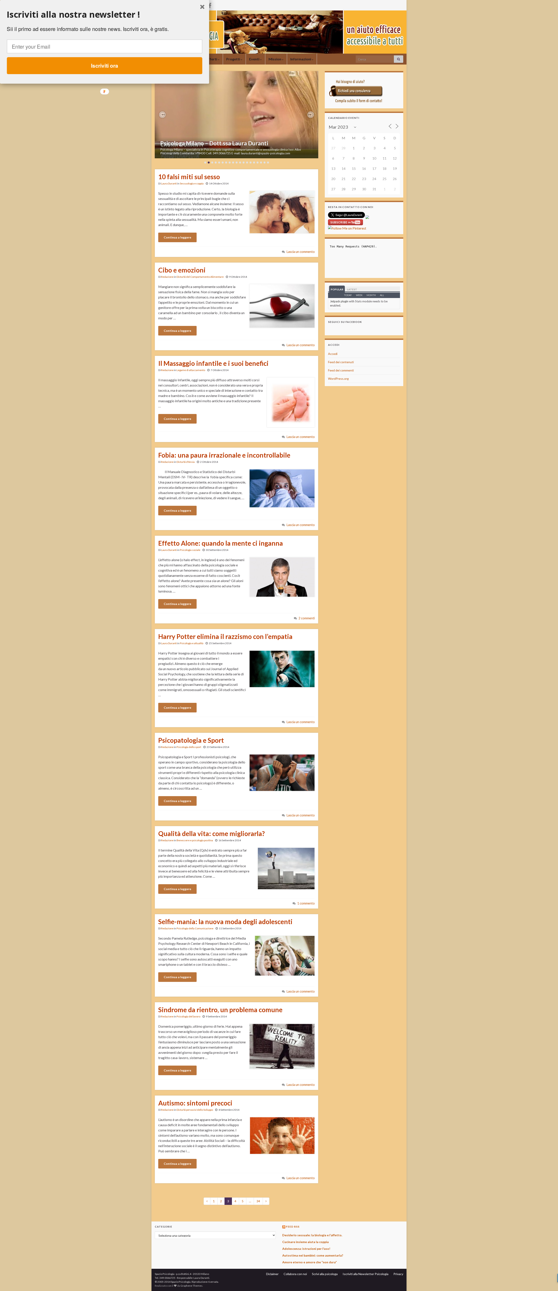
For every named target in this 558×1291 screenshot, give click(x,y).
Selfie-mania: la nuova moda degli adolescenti (225, 921)
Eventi (254, 59)
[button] (162, 114)
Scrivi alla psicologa (325, 1274)
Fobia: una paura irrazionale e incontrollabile (224, 455)
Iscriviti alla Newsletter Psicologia (365, 1274)
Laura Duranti (169, 183)
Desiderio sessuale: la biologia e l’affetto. (312, 1235)
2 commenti (307, 618)
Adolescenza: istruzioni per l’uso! (306, 1248)
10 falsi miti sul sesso (189, 177)
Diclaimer (272, 1274)
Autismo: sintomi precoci (195, 1103)
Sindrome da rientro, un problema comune (220, 1009)
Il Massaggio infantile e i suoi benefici (213, 363)
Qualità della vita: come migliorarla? (211, 833)
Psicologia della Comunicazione (195, 928)
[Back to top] (548, 1281)
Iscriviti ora (104, 65)
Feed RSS (292, 1226)
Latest (352, 289)
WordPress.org (338, 378)
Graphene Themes (191, 1285)
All (382, 295)
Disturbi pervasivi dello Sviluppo (195, 1109)
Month (371, 295)
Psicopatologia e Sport (191, 740)
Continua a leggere (177, 237)
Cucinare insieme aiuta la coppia (305, 1242)
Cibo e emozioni (182, 270)
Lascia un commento (301, 252)
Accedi (332, 354)
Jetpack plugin (339, 301)
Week (359, 295)
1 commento (306, 903)
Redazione (167, 276)
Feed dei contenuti (341, 362)
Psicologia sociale (190, 550)
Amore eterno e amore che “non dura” (309, 1262)
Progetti (233, 59)
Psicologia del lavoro (188, 1016)
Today (348, 295)
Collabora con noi (295, 1274)
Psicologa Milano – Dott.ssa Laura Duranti (214, 143)
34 (258, 1201)
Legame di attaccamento (191, 370)
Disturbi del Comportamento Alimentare (200, 276)
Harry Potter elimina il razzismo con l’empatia (225, 636)
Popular (337, 289)
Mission (275, 59)
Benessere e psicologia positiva (195, 840)
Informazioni (301, 59)
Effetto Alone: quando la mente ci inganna (220, 543)
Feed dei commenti (341, 370)
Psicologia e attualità (191, 643)
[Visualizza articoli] (236, 114)
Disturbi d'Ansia (186, 461)
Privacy (398, 1274)
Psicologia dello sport (189, 747)
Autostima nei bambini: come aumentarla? (312, 1255)
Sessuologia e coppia (192, 183)
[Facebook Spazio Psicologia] (209, 5)
